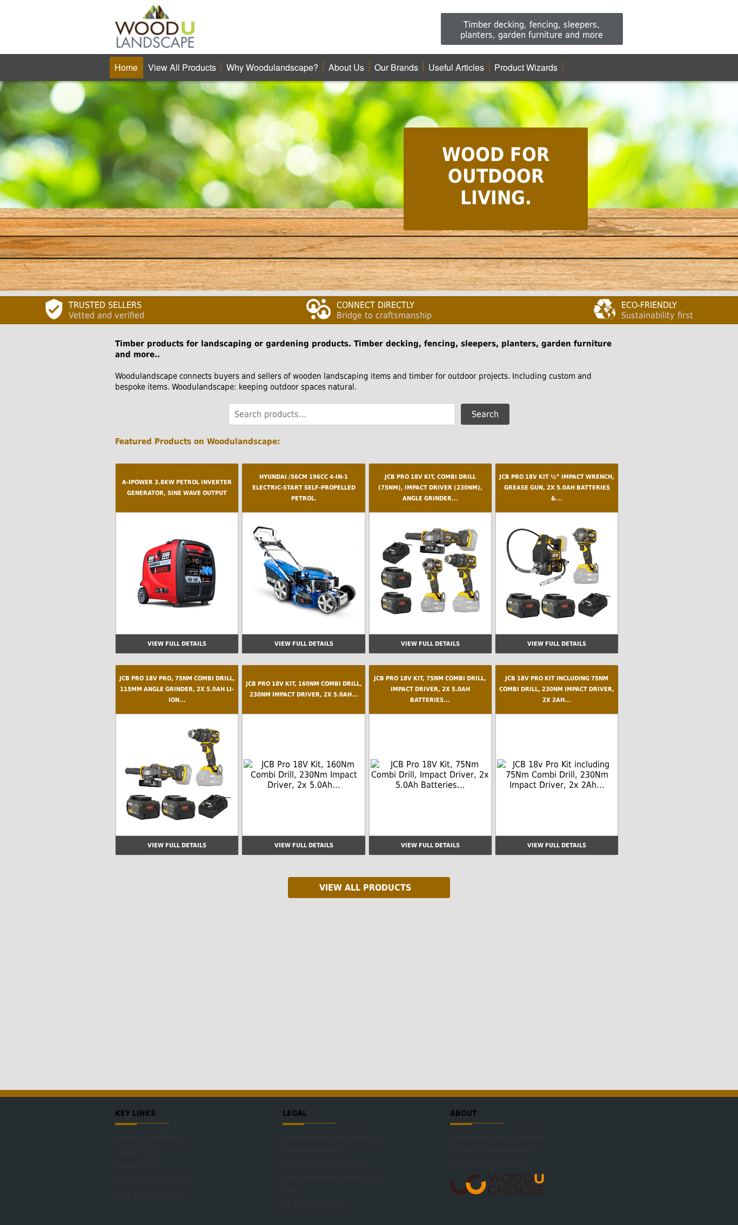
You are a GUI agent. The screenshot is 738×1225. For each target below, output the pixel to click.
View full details (176, 643)
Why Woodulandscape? (272, 67)
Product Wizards (526, 67)
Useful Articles (456, 67)
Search (485, 414)
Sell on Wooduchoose (152, 1180)
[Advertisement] (369, 992)
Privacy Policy (139, 1166)
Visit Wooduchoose (148, 1195)
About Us (346, 67)
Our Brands (396, 67)
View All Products (182, 67)
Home (126, 67)
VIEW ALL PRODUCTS (365, 887)
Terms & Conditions (149, 1137)
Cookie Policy (138, 1151)
